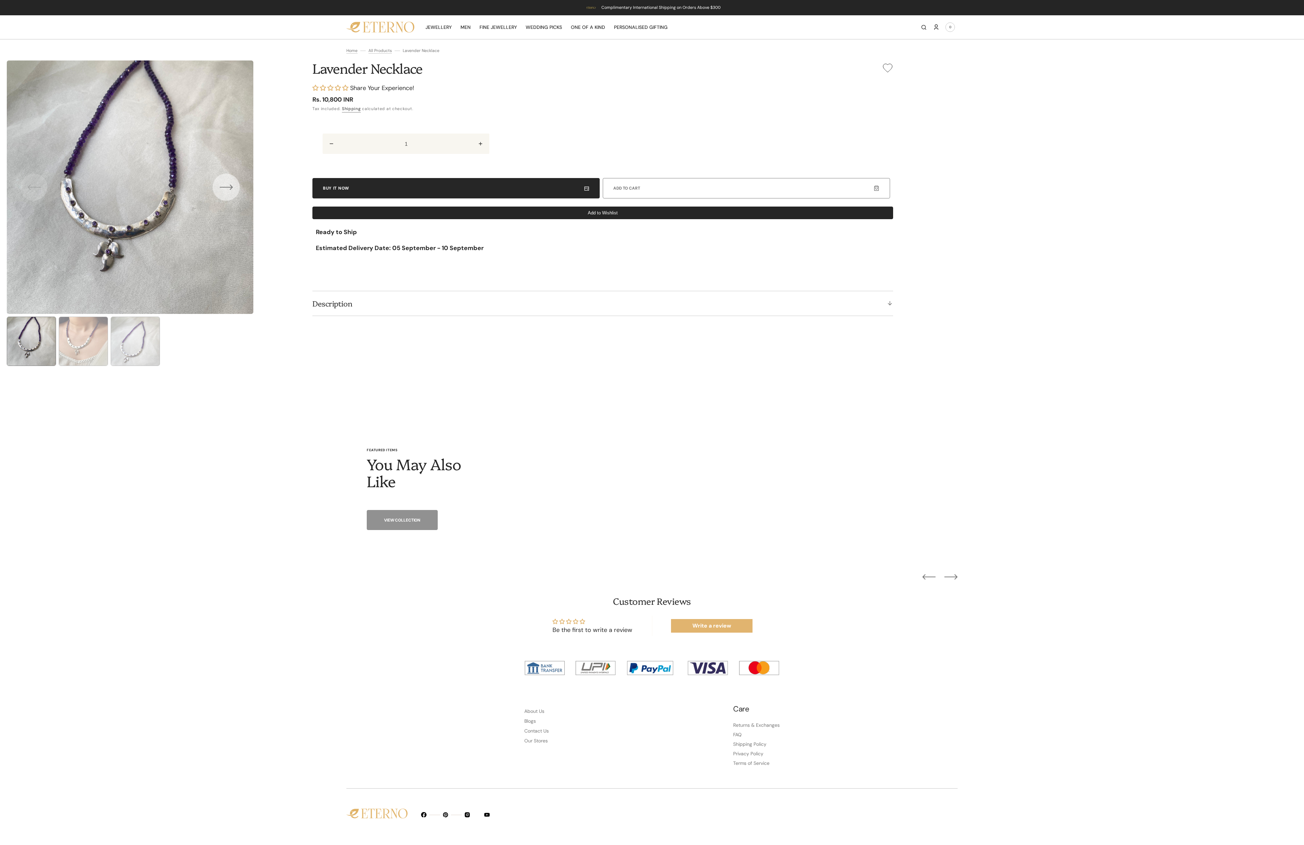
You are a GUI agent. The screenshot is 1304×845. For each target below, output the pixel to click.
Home (352, 50)
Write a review (711, 625)
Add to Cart (626, 188)
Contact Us (536, 731)
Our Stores (536, 741)
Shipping (351, 108)
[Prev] (929, 576)
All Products (380, 50)
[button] (923, 27)
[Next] (951, 576)
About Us (534, 711)
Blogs (530, 721)
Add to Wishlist (603, 212)
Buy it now (336, 188)
